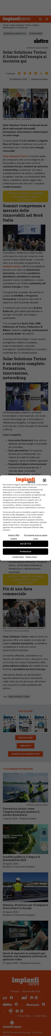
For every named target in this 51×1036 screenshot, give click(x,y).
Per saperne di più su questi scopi (35, 537)
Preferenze (25, 551)
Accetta (25, 543)
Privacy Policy (31, 557)
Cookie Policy (18, 557)
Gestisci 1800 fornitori (13, 537)
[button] (44, 480)
